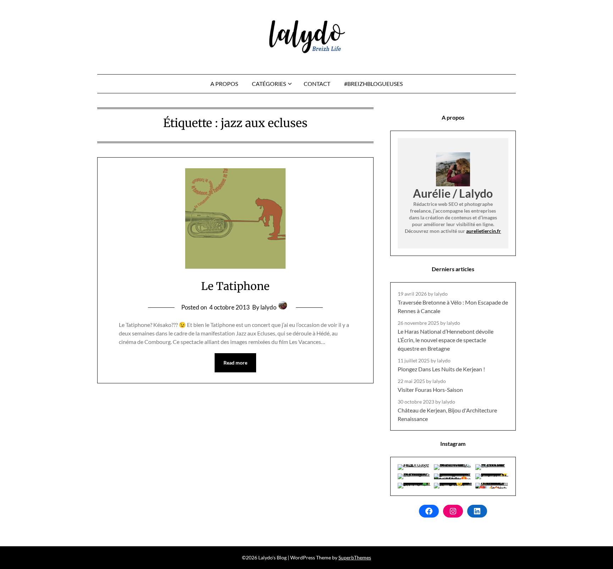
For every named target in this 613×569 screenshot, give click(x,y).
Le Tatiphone (235, 286)
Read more (235, 363)
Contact (317, 83)
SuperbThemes (354, 557)
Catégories (269, 83)
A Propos (224, 83)
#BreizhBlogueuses (373, 83)
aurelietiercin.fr (483, 231)
